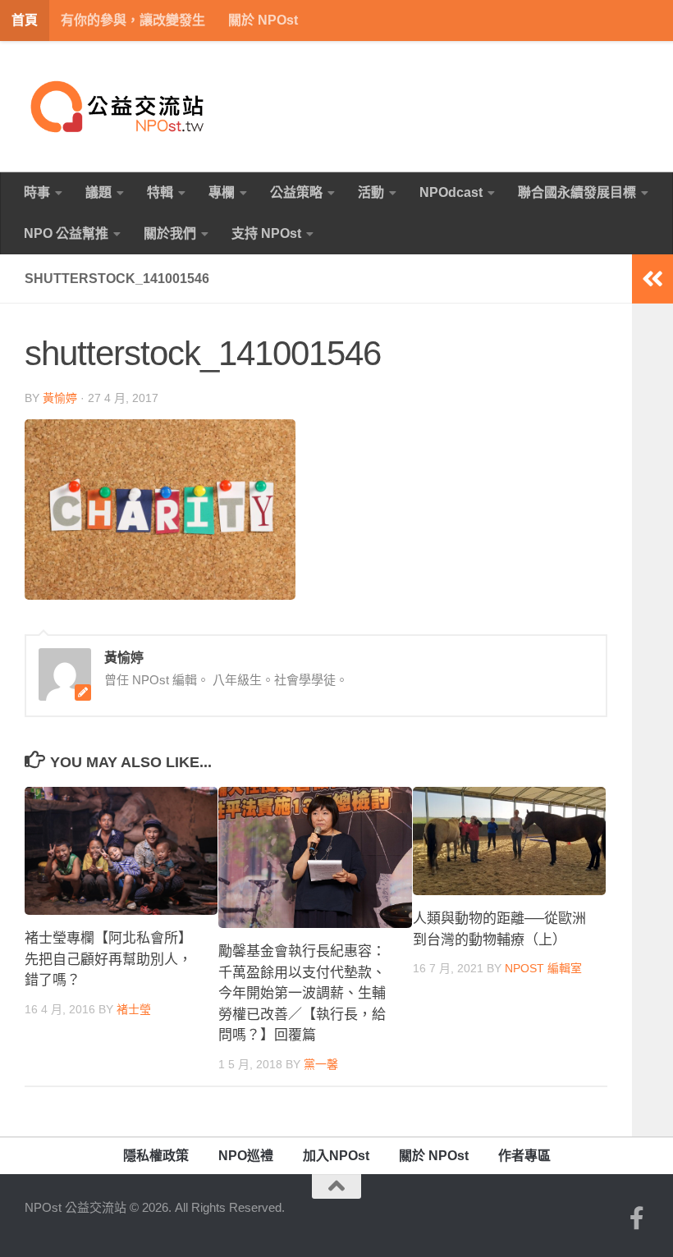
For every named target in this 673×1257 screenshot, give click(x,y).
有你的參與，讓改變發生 (133, 20)
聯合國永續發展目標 (577, 192)
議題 (98, 192)
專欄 (221, 192)
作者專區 (524, 1156)
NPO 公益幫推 (66, 233)
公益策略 (296, 192)
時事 (37, 192)
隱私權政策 (156, 1156)
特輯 (160, 192)
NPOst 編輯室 (543, 968)
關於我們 (170, 233)
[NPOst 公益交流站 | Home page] (119, 106)
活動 (371, 192)
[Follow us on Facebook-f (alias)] (636, 1218)
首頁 (24, 20)
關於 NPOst (263, 20)
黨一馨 (321, 1064)
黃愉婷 (60, 398)
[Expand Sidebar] (652, 279)
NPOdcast (451, 192)
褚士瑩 (134, 1009)
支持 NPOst (266, 233)
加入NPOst (336, 1156)
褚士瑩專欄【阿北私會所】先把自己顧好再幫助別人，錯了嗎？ (108, 959)
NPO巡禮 (245, 1156)
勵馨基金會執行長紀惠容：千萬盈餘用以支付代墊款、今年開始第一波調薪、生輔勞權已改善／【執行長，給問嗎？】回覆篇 (302, 993)
